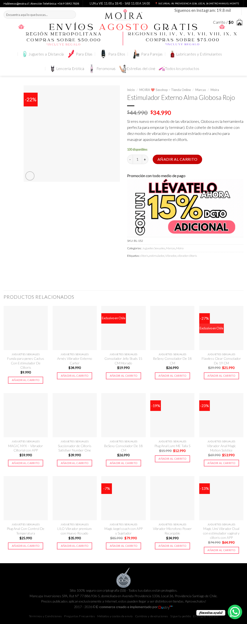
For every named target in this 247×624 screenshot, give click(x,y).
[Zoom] (29, 175)
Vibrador (170, 255)
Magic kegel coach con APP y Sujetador (123, 531)
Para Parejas (152, 54)
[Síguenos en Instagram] (235, 11)
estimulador (156, 255)
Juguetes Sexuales (153, 248)
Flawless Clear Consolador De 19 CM (221, 360)
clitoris (144, 255)
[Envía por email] (148, 266)
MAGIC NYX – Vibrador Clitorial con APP (25, 448)
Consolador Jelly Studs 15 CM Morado (123, 360)
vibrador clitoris (187, 255)
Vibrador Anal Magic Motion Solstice (221, 448)
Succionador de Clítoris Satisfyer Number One (74, 448)
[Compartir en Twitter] (140, 266)
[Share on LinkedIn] (165, 266)
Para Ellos (116, 54)
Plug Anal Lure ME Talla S (172, 446)
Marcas (200, 90)
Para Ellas (84, 54)
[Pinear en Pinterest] (157, 266)
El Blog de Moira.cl (205, 616)
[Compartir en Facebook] (131, 266)
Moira (215, 90)
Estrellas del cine (141, 68)
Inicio (131, 90)
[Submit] (71, 15)
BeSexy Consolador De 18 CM (172, 360)
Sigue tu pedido (180, 616)
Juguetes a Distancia (46, 54)
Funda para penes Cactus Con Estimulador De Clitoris (25, 362)
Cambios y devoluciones (151, 616)
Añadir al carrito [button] (26, 379)
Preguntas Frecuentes (79, 616)
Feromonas (106, 68)
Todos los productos (182, 68)
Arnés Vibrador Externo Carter (74, 360)
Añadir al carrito (177, 159)
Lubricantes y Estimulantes (199, 54)
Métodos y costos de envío (115, 616)
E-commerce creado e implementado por (127, 607)
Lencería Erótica (70, 68)
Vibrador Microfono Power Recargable (172, 531)
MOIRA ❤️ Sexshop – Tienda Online (165, 90)
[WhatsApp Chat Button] (235, 612)
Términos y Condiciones (45, 616)
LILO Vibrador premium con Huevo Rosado (74, 531)
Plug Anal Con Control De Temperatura (25, 531)
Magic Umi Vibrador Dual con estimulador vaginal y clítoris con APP (221, 533)
